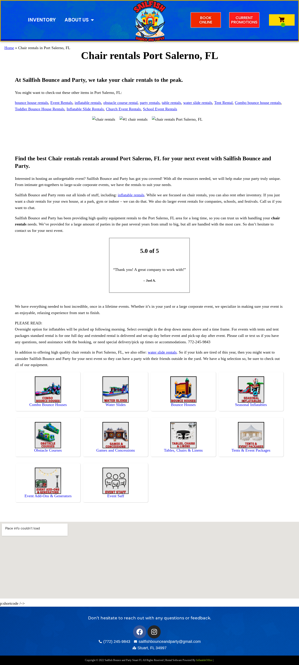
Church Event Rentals (123, 109)
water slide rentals (197, 102)
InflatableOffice (204, 660)
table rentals (171, 102)
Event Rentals (61, 102)
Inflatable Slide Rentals (85, 109)
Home (9, 48)
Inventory (42, 19)
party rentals (150, 102)
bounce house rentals (31, 102)
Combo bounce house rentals (258, 102)
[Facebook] (139, 631)
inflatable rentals (88, 102)
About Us (77, 19)
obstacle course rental (120, 102)
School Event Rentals (160, 109)
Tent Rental (223, 102)
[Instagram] (154, 631)
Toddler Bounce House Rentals (39, 109)
